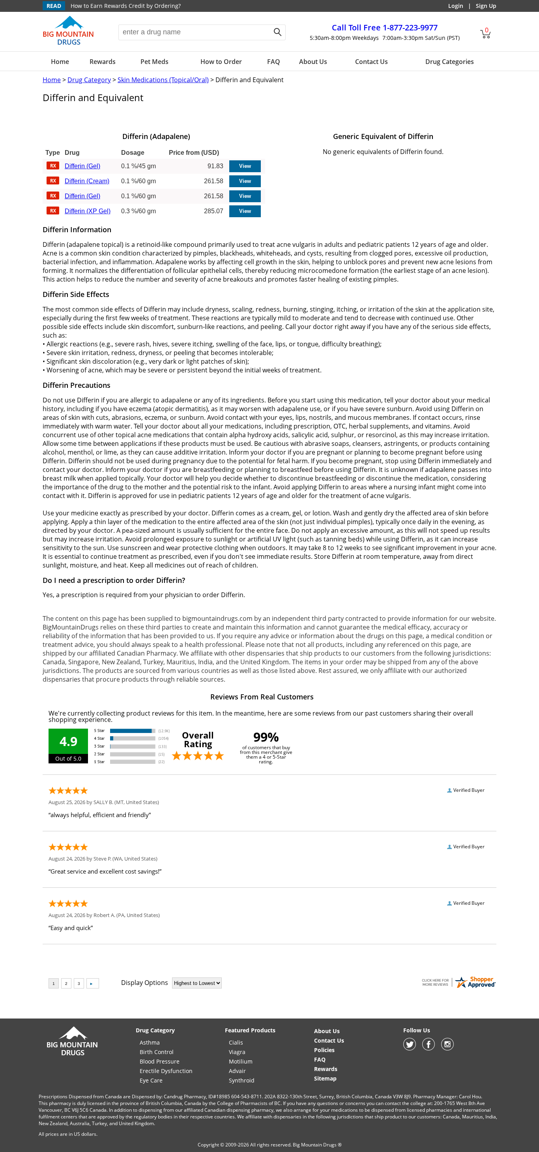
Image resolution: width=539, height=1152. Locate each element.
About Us (313, 61)
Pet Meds (154, 61)
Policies (324, 1050)
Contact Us (371, 61)
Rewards (103, 61)
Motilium (241, 1061)
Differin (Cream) (87, 181)
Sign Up (486, 5)
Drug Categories (449, 61)
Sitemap (325, 1078)
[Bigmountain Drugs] (72, 1055)
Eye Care (151, 1080)
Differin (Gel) (82, 166)
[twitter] (409, 1048)
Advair (237, 1071)
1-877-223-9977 (385, 27)
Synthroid (242, 1080)
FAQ (273, 61)
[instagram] (447, 1048)
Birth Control (157, 1052)
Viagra (237, 1052)
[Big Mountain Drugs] (68, 44)
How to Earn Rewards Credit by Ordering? (126, 5)
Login (455, 5)
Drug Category (89, 79)
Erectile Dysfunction (166, 1071)
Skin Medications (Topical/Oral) (163, 79)
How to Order (221, 61)
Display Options (144, 982)
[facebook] (428, 1048)
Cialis (236, 1042)
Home (60, 61)
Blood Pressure (160, 1061)
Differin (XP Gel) (87, 211)
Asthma (150, 1042)
